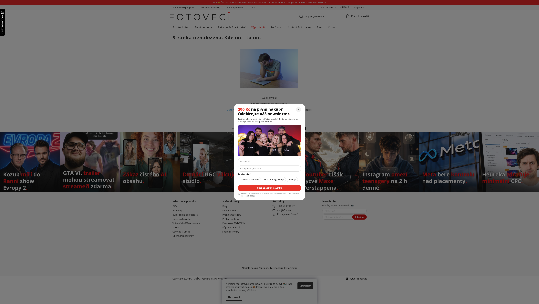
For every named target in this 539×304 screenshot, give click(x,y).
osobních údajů (248, 196)
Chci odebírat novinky (269, 187)
